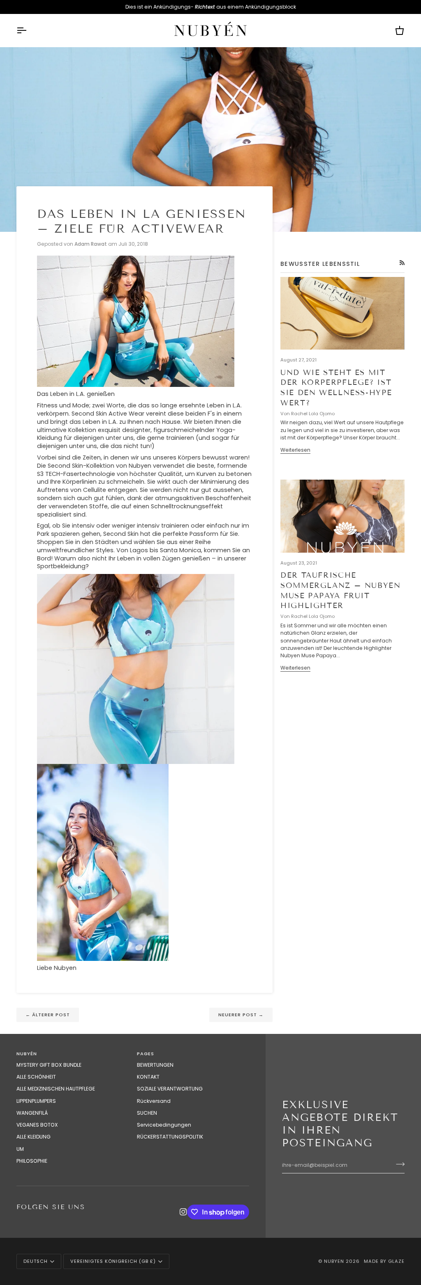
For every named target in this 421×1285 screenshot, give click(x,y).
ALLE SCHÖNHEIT (36, 1076)
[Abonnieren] (398, 1164)
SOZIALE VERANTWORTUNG (170, 1088)
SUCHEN (147, 1112)
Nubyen (334, 1261)
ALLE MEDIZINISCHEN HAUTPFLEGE (55, 1088)
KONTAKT (148, 1076)
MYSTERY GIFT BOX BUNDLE (48, 1064)
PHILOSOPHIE (31, 1160)
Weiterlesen (295, 449)
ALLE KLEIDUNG (33, 1136)
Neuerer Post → (241, 1014)
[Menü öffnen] (28, 30)
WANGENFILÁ (32, 1112)
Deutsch (35, 1261)
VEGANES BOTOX (37, 1124)
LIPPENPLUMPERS (36, 1101)
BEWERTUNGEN (155, 1064)
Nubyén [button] (26, 1053)
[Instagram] (183, 1212)
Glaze (396, 1261)
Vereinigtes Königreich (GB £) (113, 1261)
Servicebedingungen (164, 1124)
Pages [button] (145, 1053)
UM (20, 1149)
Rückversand (154, 1101)
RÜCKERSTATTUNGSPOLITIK (170, 1136)
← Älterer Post (47, 1014)
